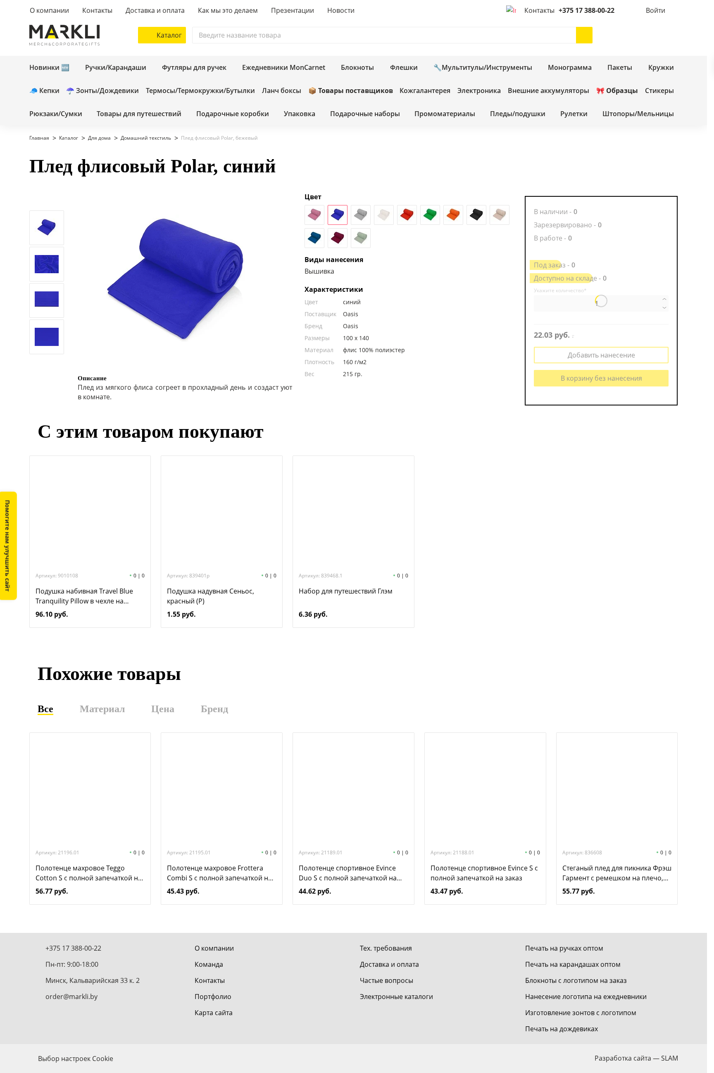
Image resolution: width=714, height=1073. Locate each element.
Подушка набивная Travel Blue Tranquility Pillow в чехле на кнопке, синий (84, 596)
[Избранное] (645, 35)
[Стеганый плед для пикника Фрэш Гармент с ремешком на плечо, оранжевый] (616, 790)
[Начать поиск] (584, 35)
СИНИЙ (337, 215)
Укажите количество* (560, 290)
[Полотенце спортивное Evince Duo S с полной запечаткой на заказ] (353, 790)
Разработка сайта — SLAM (636, 1058)
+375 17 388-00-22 (586, 10)
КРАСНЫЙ (407, 215)
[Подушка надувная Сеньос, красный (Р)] (221, 513)
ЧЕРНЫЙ (476, 215)
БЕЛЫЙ (384, 215)
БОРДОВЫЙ (337, 238)
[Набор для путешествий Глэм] (353, 513)
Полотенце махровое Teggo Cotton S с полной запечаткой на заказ (89, 873)
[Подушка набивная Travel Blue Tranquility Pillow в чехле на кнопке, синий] (90, 513)
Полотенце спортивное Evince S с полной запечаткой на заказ (484, 872)
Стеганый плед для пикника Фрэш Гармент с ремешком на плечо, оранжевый (616, 873)
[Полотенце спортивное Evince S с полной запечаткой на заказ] (485, 790)
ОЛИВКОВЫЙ (361, 238)
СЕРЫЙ (361, 215)
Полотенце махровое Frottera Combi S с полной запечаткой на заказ (219, 873)
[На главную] (64, 35)
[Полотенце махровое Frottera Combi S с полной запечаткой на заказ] (221, 790)
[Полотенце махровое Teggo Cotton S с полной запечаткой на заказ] (90, 790)
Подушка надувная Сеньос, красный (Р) (210, 596)
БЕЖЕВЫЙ (499, 215)
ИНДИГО (314, 238)
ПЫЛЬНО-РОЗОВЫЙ (314, 215)
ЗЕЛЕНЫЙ (430, 215)
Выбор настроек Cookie (75, 1058)
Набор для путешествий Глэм (346, 591)
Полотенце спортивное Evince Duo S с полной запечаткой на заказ (348, 873)
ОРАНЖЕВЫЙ (453, 215)
